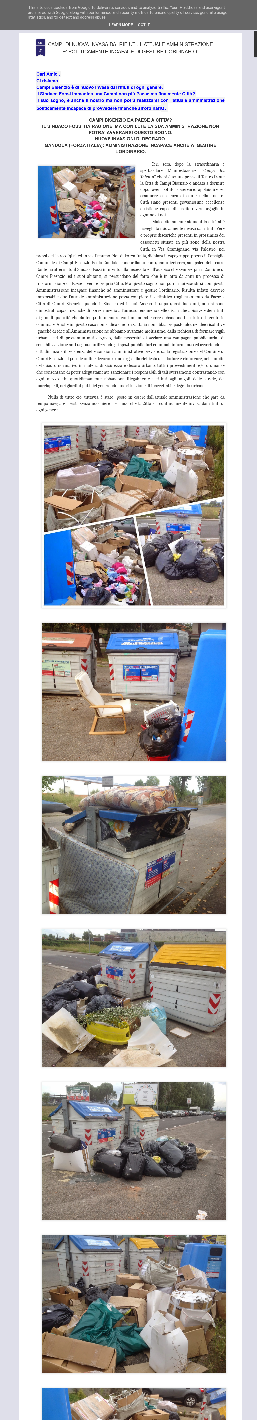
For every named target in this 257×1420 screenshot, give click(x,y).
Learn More (121, 24)
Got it (144, 24)
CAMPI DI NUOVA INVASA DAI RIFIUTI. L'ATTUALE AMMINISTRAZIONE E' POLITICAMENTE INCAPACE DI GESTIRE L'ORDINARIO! (130, 47)
